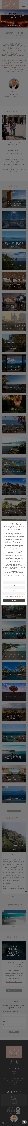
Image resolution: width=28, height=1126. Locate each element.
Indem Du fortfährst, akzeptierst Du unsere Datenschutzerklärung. (15, 597)
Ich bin (14, 590)
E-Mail (14, 585)
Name (14, 579)
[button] (2, 1123)
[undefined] (24, 1122)
